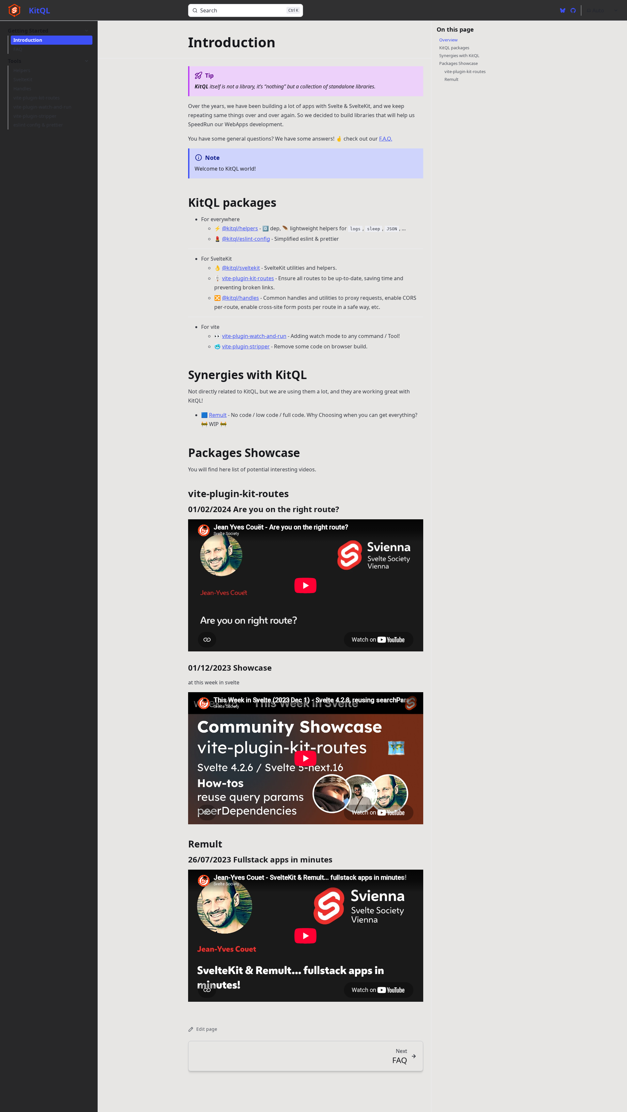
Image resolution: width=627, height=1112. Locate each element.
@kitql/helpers (240, 228)
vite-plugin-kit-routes (248, 278)
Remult (218, 415)
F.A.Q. (385, 138)
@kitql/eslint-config (246, 238)
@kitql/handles (240, 297)
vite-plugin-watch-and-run (254, 336)
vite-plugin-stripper (246, 346)
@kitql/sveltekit (241, 267)
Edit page (206, 1029)
